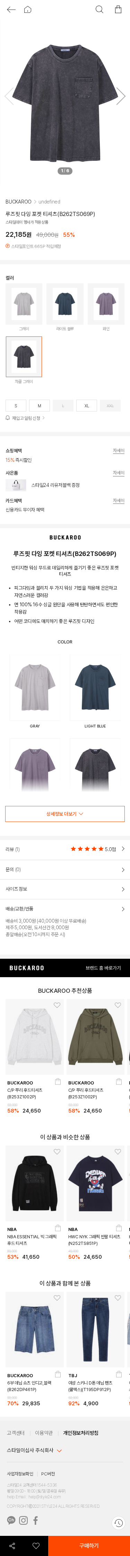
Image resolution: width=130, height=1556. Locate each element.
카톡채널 (11, 1520)
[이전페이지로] (11, 9)
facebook (35, 1520)
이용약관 (44, 1433)
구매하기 (89, 1545)
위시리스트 (36, 1546)
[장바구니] (57, 1083)
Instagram (23, 1520)
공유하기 (12, 1546)
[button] (118, 97)
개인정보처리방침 (80, 1433)
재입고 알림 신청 (26, 428)
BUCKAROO (19, 212)
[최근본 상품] (118, 1523)
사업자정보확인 (20, 1473)
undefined (49, 212)
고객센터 (16, 1433)
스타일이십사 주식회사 (30, 1450)
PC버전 (47, 1473)
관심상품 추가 (55, 1006)
